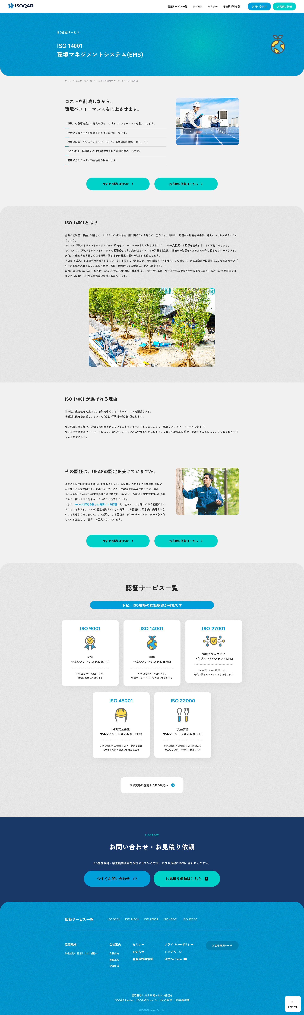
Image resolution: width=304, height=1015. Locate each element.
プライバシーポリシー (178, 944)
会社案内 (197, 6)
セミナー (213, 6)
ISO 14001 (132, 919)
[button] (117, 879)
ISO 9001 (114, 919)
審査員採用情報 (231, 6)
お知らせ (138, 952)
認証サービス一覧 (177, 6)
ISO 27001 (151, 919)
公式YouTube (173, 959)
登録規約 (114, 959)
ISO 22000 (190, 919)
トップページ (173, 952)
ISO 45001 (170, 919)
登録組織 (114, 966)
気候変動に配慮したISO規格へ (81, 953)
